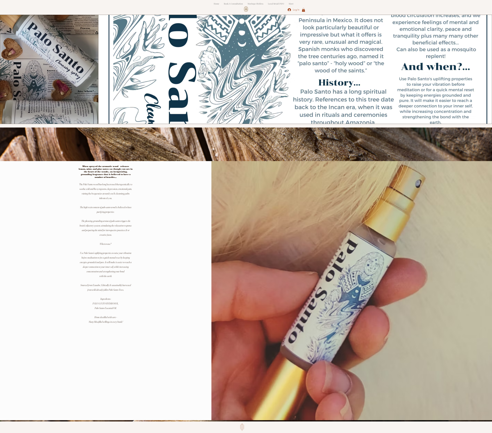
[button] (303, 10)
